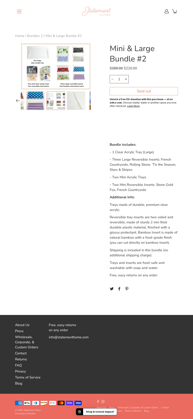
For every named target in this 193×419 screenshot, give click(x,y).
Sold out (144, 91)
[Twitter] (112, 289)
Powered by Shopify (25, 413)
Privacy (20, 371)
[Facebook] (119, 289)
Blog (18, 383)
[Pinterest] (127, 289)
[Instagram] (102, 401)
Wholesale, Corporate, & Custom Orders (26, 342)
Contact (21, 353)
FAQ (18, 365)
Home (19, 36)
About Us (22, 325)
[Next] (93, 96)
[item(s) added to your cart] (175, 11)
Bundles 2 (35, 36)
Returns (21, 359)
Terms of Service (28, 377)
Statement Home (32, 410)
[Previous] (18, 100)
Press (19, 331)
